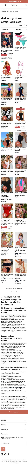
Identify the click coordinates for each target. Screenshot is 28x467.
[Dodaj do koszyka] (4, 43)
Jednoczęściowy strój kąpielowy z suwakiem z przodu (7, 171)
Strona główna (4, 10)
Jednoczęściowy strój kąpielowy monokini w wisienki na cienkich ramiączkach (20, 276)
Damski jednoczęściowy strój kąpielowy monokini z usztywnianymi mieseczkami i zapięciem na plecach (7, 196)
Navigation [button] (2, 5)
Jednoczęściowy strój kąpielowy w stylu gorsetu (20, 171)
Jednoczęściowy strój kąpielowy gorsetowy (6, 148)
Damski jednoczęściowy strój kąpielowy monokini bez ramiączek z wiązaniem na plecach (7, 221)
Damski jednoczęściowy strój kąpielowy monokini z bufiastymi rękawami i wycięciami (21, 221)
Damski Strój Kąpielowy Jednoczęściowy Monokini (21, 77)
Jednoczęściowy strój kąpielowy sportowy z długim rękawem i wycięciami (6, 100)
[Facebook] (5, 454)
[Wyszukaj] (5, 5)
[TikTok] (8, 454)
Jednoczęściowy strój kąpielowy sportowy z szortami (20, 123)
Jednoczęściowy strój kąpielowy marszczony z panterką (20, 149)
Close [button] (14, 420)
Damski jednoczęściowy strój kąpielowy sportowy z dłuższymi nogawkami (7, 49)
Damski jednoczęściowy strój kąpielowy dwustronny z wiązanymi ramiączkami (7, 250)
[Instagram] (2, 454)
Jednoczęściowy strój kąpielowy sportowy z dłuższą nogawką (20, 100)
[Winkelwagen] (26, 5)
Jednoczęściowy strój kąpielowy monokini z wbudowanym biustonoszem (6, 124)
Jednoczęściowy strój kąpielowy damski (20, 48)
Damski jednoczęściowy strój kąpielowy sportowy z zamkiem (21, 194)
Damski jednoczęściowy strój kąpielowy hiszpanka (7, 275)
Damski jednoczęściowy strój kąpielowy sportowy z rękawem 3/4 (21, 249)
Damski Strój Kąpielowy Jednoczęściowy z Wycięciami (7, 77)
